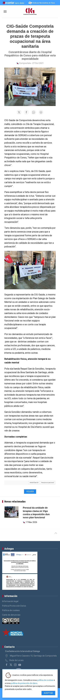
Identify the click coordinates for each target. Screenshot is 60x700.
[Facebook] (6, 664)
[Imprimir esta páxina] (41, 112)
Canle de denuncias (11, 615)
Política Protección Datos (14, 606)
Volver (30, 491)
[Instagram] (15, 664)
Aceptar (48, 693)
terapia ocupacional (47, 482)
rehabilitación (34, 482)
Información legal (10, 601)
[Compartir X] (19, 112)
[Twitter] (10, 664)
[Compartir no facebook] (26, 112)
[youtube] (19, 664)
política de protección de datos (24, 683)
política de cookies (45, 680)
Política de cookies (11, 610)
